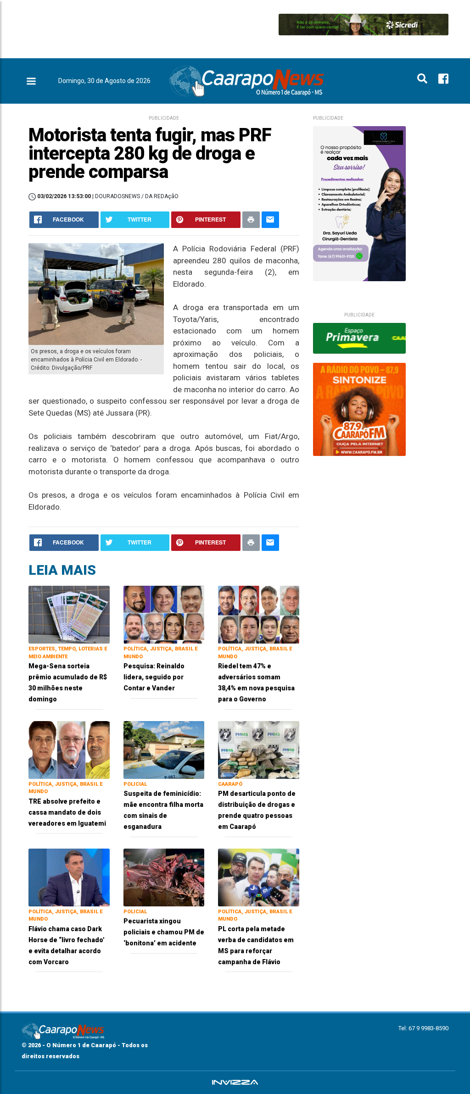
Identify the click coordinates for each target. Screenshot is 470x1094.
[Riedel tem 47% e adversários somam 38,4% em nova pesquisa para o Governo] (258, 614)
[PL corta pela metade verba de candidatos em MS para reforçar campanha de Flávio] (258, 876)
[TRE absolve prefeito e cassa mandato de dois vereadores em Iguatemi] (69, 749)
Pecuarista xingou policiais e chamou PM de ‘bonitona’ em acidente (163, 932)
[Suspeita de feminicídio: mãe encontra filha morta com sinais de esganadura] (164, 749)
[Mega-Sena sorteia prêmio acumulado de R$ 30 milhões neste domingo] (69, 614)
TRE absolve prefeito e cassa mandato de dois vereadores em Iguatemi (67, 812)
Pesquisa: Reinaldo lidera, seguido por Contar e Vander (154, 677)
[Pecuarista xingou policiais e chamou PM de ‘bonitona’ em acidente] (164, 876)
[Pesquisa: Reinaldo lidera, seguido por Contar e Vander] (164, 614)
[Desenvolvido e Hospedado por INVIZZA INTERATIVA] (235, 1082)
